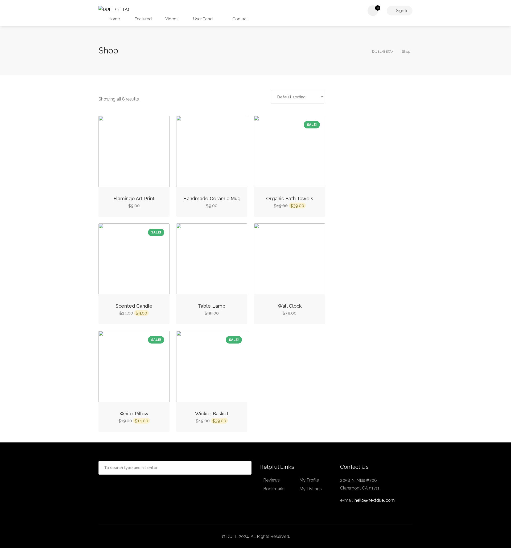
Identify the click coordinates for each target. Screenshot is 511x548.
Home (114, 18)
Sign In (402, 10)
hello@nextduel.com (375, 500)
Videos (171, 18)
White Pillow (134, 413)
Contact (239, 18)
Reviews (271, 480)
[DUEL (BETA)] (113, 9)
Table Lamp (211, 306)
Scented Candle (134, 306)
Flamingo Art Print (134, 198)
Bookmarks (274, 488)
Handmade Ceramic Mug (212, 198)
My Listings (310, 488)
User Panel (202, 18)
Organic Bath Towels (289, 198)
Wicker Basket (211, 413)
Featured (143, 18)
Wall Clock (290, 306)
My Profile (309, 480)
